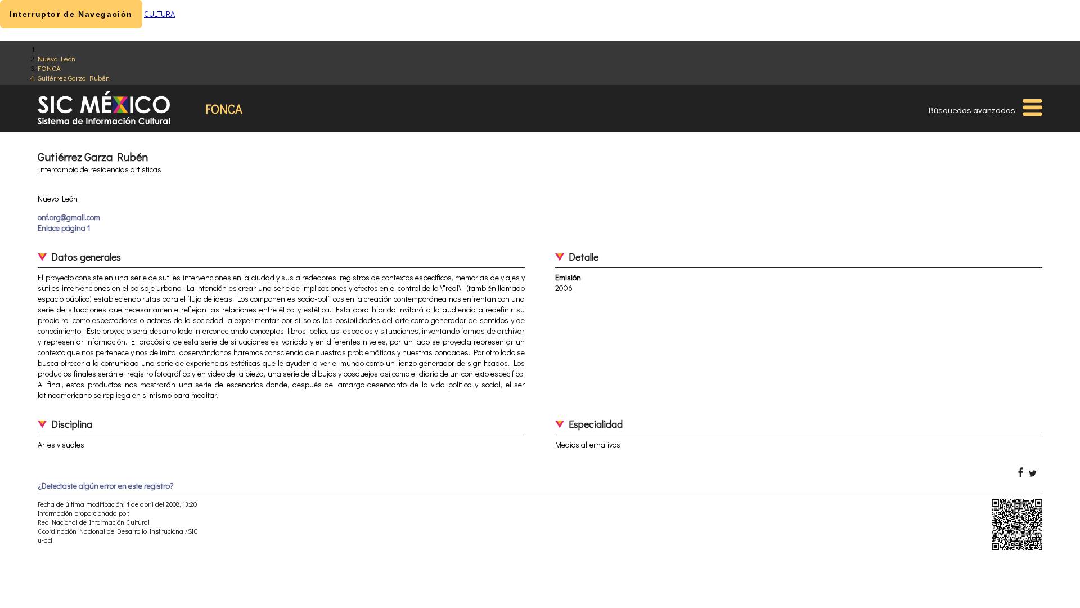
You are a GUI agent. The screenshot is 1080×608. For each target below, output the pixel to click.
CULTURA (159, 13)
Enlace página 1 (64, 227)
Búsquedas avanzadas (972, 109)
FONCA (49, 68)
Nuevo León (56, 58)
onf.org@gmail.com (69, 217)
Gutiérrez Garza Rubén (74, 77)
